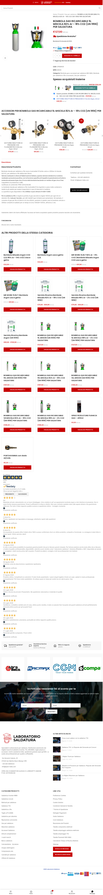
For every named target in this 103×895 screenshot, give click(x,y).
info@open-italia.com (9, 766)
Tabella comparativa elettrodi (62, 827)
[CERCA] (99, 8)
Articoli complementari (9, 834)
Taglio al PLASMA (7, 813)
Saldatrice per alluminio (9, 816)
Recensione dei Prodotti (61, 823)
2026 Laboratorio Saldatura (51, 869)
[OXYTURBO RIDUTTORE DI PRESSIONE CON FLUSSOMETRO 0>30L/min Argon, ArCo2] (39, 129)
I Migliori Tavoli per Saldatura (71, 756)
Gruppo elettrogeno (8, 848)
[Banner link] (13, 668)
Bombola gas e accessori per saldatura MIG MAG (77, 73)
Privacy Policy (57, 799)
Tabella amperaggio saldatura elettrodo (66, 830)
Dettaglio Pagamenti (59, 813)
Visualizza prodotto (17, 269)
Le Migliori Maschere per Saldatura (73, 775)
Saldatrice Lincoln (7, 799)
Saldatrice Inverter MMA (9, 795)
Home (55, 14)
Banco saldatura (7, 841)
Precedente (9, 494)
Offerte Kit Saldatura (8, 858)
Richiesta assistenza (62, 854)
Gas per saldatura (70, 14)
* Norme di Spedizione (60, 809)
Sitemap (55, 844)
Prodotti (60, 14)
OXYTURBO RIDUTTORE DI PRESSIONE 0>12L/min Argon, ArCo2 (90, 145)
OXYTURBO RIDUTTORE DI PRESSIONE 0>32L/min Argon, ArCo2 (64, 145)
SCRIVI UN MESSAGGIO (80, 190)
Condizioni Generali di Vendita (63, 806)
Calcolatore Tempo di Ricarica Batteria (65, 841)
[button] (22, 124)
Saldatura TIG (6, 806)
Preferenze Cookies (59, 795)
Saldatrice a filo (7, 809)
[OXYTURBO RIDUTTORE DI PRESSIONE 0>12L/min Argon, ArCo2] (90, 129)
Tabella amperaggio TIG (61, 834)
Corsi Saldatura (58, 820)
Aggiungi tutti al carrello (85, 88)
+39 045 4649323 (8, 764)
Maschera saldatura (8, 827)
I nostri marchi (6, 837)
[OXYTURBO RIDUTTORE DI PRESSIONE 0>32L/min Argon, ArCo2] (64, 129)
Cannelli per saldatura (9, 855)
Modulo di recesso (62, 849)
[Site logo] (46, 2)
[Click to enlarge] (5, 58)
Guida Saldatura (58, 816)
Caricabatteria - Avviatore (10, 844)
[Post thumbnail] (57, 740)
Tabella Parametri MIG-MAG (62, 837)
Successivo (22, 494)
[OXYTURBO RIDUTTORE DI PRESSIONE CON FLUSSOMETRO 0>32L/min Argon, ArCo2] (13, 129)
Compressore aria (7, 851)
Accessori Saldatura (8, 830)
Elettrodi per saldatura (9, 802)
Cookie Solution (58, 802)
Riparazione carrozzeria (9, 820)
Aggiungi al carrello (72, 55)
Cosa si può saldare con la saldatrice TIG (75, 738)
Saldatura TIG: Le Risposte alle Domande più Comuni (79, 747)
